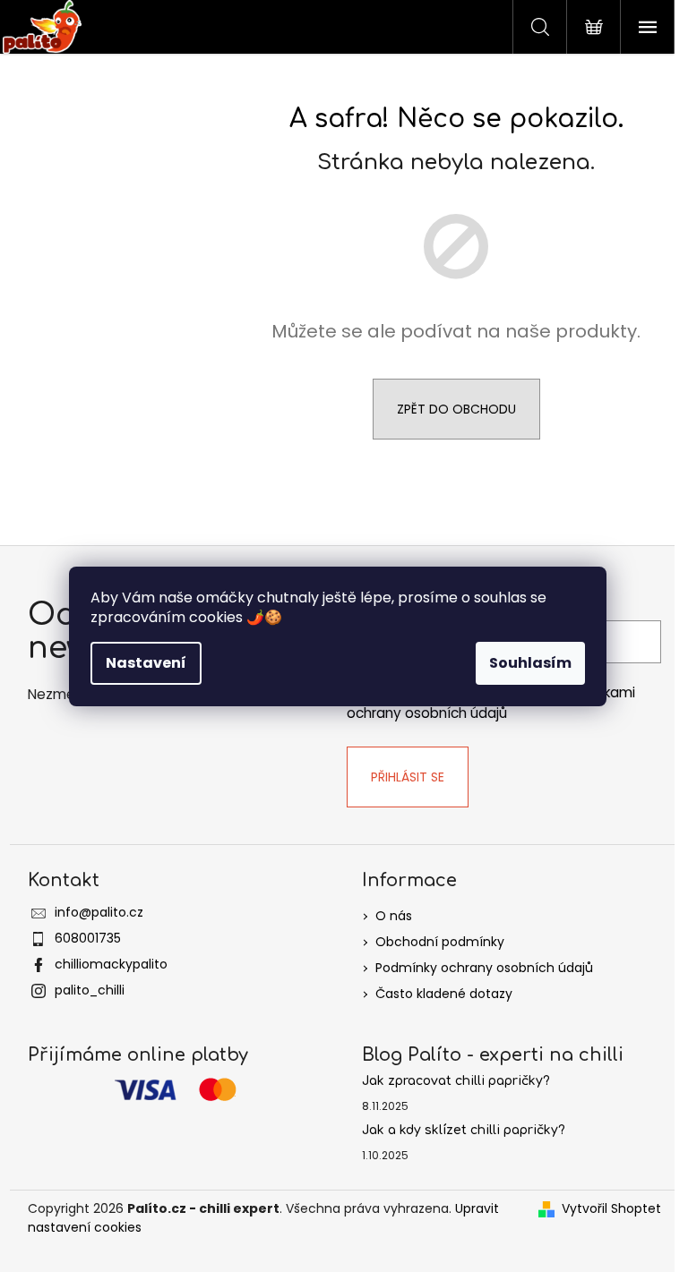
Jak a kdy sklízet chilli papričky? (463, 1130)
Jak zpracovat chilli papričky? (456, 1081)
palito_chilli (90, 990)
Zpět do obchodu (456, 409)
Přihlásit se (407, 777)
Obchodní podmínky (439, 942)
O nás (393, 916)
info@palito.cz (99, 912)
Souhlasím (530, 663)
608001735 (88, 938)
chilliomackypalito (111, 964)
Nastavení (146, 663)
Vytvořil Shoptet (611, 1208)
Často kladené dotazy (443, 994)
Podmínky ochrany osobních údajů (484, 968)
